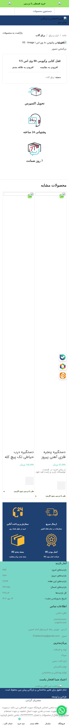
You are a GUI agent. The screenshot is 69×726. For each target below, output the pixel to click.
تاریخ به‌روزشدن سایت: (55, 598)
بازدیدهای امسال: (57, 587)
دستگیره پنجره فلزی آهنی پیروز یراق (53, 457)
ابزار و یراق (54, 35)
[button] (61, 485)
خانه (64, 35)
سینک (63, 655)
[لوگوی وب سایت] (52, 20)
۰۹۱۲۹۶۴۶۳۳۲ (59, 619)
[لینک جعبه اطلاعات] (34, 97)
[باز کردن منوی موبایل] (4, 20)
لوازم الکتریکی (59, 667)
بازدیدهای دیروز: (58, 575)
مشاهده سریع (61, 494)
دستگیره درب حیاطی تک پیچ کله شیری (19, 457)
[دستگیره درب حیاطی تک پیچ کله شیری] (19, 316)
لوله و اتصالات (59, 649)
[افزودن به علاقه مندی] (61, 477)
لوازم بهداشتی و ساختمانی (54, 672)
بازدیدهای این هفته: (56, 581)
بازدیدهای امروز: (58, 570)
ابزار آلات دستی (59, 661)
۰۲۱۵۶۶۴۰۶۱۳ (60, 623)
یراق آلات (40, 35)
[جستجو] (17, 11)
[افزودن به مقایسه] (61, 445)
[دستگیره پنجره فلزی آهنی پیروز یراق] (50, 316)
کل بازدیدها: (60, 593)
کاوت (48, 697)
